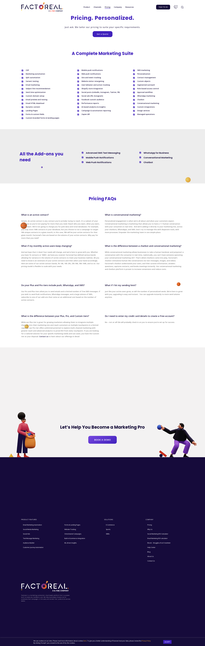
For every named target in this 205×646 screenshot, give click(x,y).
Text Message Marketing (31, 538)
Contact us (43, 336)
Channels (97, 7)
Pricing (107, 7)
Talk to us (163, 7)
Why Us (149, 529)
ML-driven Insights (70, 543)
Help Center (151, 547)
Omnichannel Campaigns (72, 534)
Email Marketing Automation (32, 525)
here (85, 641)
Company (118, 7)
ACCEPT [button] (167, 642)
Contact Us (175, 7)
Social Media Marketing (30, 529)
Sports (108, 529)
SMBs (107, 534)
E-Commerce (110, 525)
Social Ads (26, 534)
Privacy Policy (146, 641)
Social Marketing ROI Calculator (157, 534)
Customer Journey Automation (33, 547)
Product (87, 7)
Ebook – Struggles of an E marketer (159, 543)
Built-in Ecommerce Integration (74, 538)
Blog (148, 552)
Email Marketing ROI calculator (157, 538)
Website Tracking (70, 529)
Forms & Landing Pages (72, 525)
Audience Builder (29, 543)
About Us (150, 556)
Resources (129, 7)
